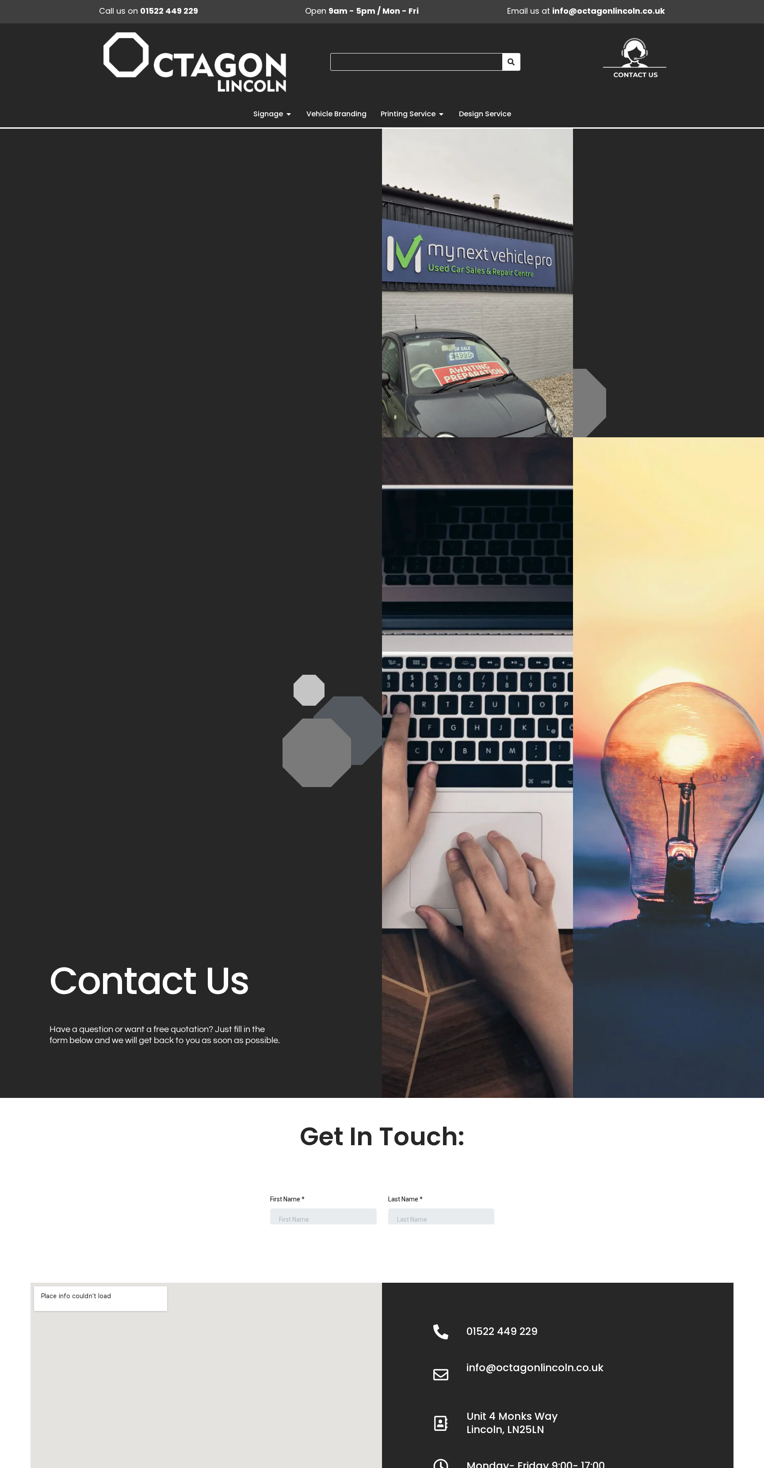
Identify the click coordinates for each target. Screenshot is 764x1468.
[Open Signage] (288, 114)
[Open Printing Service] (441, 114)
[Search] (511, 62)
